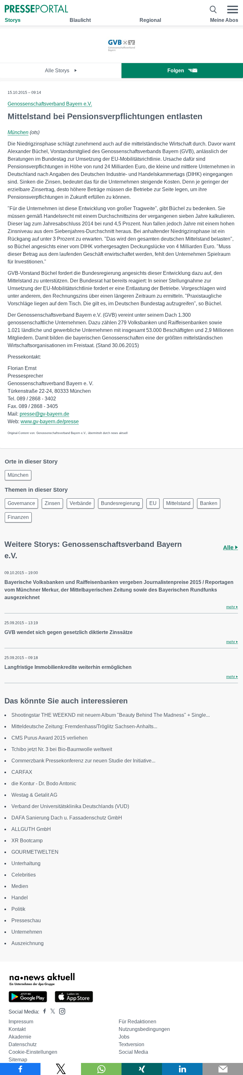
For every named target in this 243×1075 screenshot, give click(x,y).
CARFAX (21, 772)
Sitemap (18, 1059)
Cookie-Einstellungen (33, 1052)
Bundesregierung (120, 503)
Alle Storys (58, 70)
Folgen (175, 70)
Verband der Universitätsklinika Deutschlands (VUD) (70, 806)
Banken (208, 503)
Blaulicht (80, 20)
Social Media (133, 1052)
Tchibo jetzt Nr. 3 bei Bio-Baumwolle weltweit (61, 749)
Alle (229, 547)
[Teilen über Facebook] (20, 1069)
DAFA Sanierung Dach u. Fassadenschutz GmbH (66, 817)
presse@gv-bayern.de (44, 414)
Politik (18, 909)
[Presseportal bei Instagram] (60, 1010)
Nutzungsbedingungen (144, 1029)
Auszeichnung (27, 943)
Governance (21, 503)
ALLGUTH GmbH (31, 829)
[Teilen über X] (60, 1069)
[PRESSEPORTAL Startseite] (36, 9)
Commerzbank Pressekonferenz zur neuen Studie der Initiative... (83, 760)
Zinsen (52, 503)
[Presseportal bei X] (50, 1011)
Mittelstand (178, 503)
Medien (19, 886)
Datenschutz (23, 1044)
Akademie (20, 1036)
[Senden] (222, 1069)
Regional (150, 20)
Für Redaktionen (137, 1021)
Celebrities (23, 874)
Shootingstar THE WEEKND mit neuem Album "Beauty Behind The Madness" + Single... (110, 715)
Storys (13, 20)
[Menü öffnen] (232, 9)
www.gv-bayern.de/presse (50, 421)
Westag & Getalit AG (34, 795)
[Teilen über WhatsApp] (101, 1069)
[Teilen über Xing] (142, 1069)
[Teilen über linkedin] (182, 1069)
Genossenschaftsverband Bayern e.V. (50, 104)
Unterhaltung (25, 863)
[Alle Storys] (121, 57)
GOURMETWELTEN (35, 852)
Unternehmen (26, 932)
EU (153, 503)
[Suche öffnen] (213, 9)
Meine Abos (224, 20)
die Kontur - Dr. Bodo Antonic (43, 783)
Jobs (124, 1036)
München (18, 132)
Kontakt (17, 1029)
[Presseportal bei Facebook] (42, 1011)
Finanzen (18, 517)
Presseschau (26, 920)
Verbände (80, 503)
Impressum (21, 1021)
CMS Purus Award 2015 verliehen (49, 738)
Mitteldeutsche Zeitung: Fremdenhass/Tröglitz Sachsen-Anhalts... (84, 726)
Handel (19, 897)
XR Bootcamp (27, 840)
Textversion (131, 1044)
